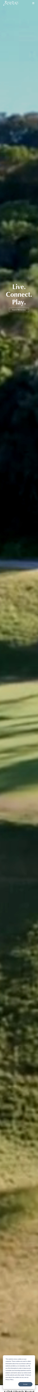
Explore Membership (19, 310)
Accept (25, 1384)
